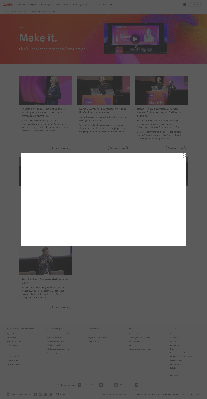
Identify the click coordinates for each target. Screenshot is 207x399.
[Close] (184, 155)
